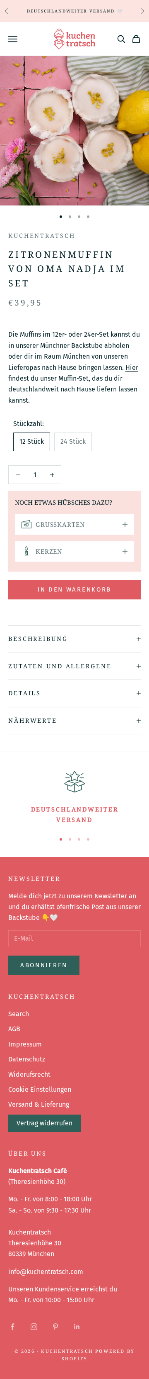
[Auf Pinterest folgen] (55, 1327)
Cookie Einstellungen (39, 1089)
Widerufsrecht (29, 1074)
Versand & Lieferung (38, 1104)
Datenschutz (26, 1059)
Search (18, 1014)
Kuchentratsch (41, 236)
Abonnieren (43, 965)
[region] (74, 796)
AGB (14, 1029)
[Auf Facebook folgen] (12, 1327)
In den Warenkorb (74, 589)
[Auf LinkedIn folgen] (77, 1327)
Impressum (25, 1044)
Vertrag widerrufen (44, 1123)
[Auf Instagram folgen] (34, 1327)
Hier (131, 368)
